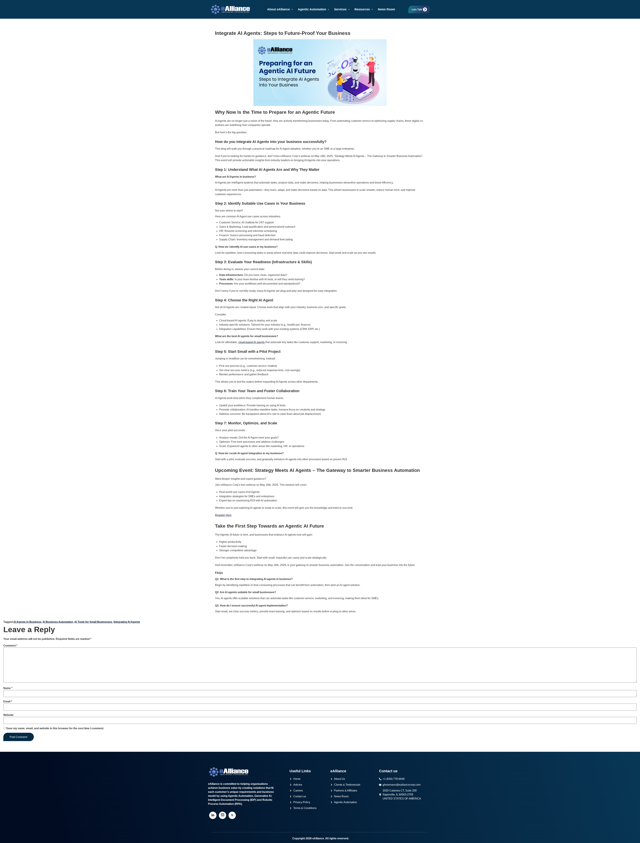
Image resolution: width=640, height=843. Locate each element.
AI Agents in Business (27, 621)
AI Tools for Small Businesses (93, 621)
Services (340, 9)
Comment (10, 645)
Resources (362, 9)
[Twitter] (232, 815)
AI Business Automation (57, 621)
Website (8, 715)
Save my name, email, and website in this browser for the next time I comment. (55, 728)
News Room (386, 9)
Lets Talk (417, 9)
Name (7, 688)
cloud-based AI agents (251, 342)
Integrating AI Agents (127, 621)
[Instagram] (222, 815)
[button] (280, 9)
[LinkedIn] (213, 815)
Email (7, 701)
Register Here (223, 515)
